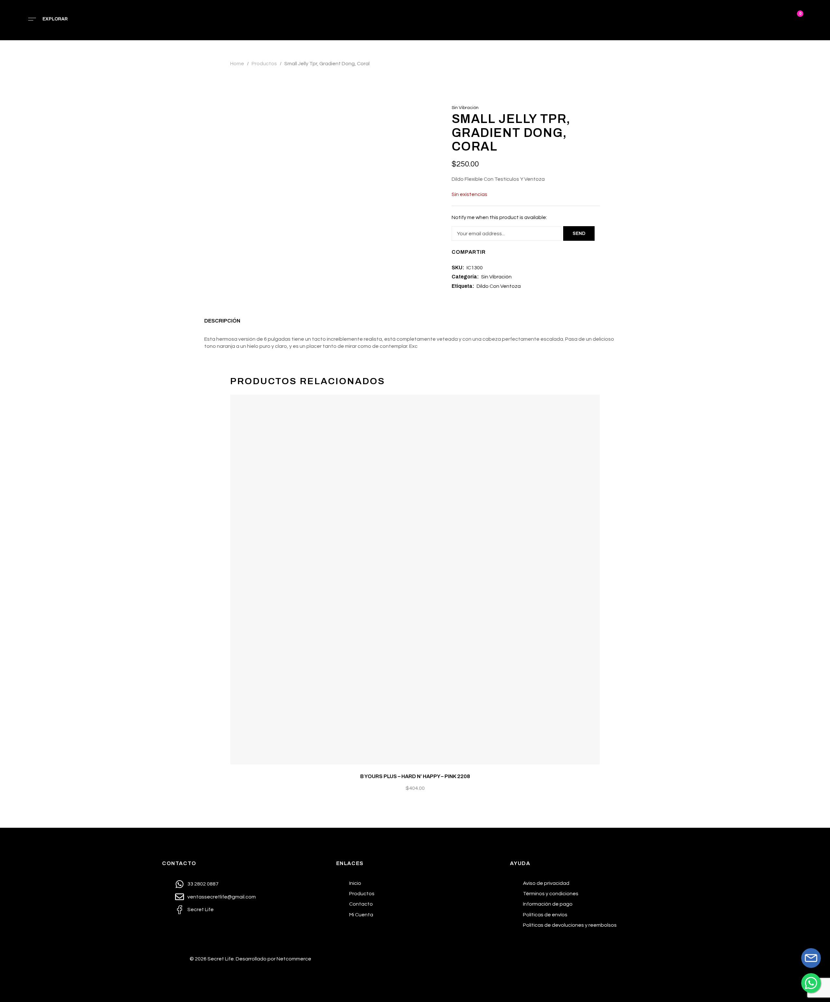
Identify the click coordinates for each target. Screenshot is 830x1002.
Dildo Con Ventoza (499, 286)
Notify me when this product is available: (499, 217)
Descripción (222, 321)
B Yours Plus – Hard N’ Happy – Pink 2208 (415, 776)
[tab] (222, 322)
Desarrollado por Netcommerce (273, 958)
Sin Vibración (465, 107)
